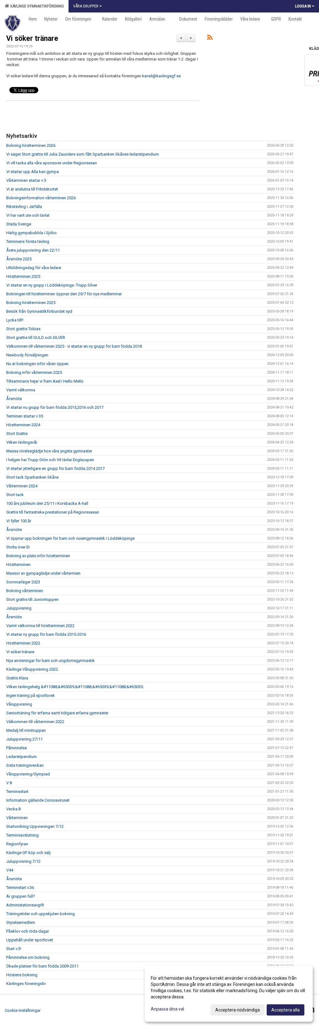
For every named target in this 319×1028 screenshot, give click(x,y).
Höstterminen (18, 564)
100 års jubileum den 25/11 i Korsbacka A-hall (47, 503)
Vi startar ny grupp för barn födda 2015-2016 (46, 634)
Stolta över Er (18, 547)
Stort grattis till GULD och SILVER (35, 337)
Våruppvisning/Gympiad (28, 774)
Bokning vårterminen (24, 590)
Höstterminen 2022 (23, 643)
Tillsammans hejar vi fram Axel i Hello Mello (44, 381)
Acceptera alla (285, 1009)
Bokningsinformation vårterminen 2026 (41, 197)
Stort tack (15, 494)
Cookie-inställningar (22, 1010)
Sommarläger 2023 (23, 582)
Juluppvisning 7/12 (23, 861)
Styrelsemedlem (20, 922)
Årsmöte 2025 (18, 259)
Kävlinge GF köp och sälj (28, 852)
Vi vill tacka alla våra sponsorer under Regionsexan (51, 163)
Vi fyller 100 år (18, 521)
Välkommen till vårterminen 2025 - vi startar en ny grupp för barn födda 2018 (74, 346)
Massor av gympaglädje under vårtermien (43, 573)
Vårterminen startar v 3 (26, 180)
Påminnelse (16, 748)
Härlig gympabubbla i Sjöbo (31, 232)
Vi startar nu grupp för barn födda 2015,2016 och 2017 (54, 407)
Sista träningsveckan (25, 765)
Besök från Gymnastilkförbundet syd (39, 311)
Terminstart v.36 (20, 887)
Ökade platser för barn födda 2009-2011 (42, 966)
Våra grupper (85, 6)
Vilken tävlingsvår (21, 442)
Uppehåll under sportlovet (29, 940)
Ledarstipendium (21, 756)
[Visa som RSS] (209, 38)
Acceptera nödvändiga (237, 1009)
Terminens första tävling (27, 241)
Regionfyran (17, 844)
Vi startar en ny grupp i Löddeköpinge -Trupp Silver (51, 285)
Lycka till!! (14, 320)
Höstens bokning (21, 974)
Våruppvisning (19, 704)
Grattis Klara (17, 678)
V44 (9, 870)
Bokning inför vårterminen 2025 (34, 372)
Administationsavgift (25, 905)
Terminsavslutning (22, 835)
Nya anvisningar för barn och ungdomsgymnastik (50, 660)
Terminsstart (17, 791)
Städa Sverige (18, 224)
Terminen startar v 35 (24, 416)
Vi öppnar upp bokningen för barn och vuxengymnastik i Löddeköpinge (70, 538)
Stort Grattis (17, 433)
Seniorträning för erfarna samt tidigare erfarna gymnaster (57, 713)
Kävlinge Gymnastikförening (36, 6)
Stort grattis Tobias (23, 328)
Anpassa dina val (167, 1008)
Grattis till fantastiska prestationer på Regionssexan (52, 512)
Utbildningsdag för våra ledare (33, 267)
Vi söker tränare (32, 38)
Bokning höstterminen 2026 (30, 145)
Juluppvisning (18, 608)
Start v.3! (13, 948)
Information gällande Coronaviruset (37, 800)
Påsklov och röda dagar (27, 931)
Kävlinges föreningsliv (26, 983)
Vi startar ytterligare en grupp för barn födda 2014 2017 (55, 468)
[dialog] (229, 994)
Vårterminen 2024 (21, 486)
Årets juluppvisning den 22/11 (33, 250)
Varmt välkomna (20, 390)
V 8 (9, 782)
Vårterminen (17, 817)
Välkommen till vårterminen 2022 (35, 721)
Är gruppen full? (20, 896)
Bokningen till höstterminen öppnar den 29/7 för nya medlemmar (64, 294)
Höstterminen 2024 (23, 424)
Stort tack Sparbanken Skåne (32, 477)
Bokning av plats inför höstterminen (38, 555)
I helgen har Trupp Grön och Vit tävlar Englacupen (50, 459)
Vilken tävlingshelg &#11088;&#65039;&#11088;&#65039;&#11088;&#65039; (75, 686)
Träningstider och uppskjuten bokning (40, 913)
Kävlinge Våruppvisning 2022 (32, 669)
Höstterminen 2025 (23, 276)
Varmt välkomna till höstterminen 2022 (40, 625)
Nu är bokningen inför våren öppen (37, 363)
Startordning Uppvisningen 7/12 (35, 826)
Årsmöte (14, 398)
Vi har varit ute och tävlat (28, 215)
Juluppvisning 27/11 (24, 739)
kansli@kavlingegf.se (161, 76)
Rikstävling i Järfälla (24, 206)
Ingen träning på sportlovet (30, 695)
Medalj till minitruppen (26, 730)
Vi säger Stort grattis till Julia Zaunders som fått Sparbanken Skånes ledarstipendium (82, 154)
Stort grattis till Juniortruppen (32, 599)
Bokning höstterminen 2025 (30, 302)
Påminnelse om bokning (28, 957)
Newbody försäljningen (27, 355)
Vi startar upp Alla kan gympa (32, 171)
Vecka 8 (13, 809)
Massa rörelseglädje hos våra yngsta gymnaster (49, 451)
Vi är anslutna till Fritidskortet (32, 189)
